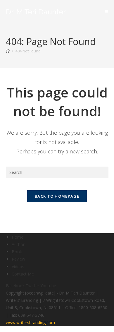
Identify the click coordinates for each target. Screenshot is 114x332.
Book (17, 251)
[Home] (8, 51)
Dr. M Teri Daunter (36, 11)
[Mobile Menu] (106, 11)
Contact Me (23, 274)
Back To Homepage (57, 196)
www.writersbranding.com (30, 322)
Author (18, 244)
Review (18, 259)
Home (17, 237)
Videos (18, 266)
